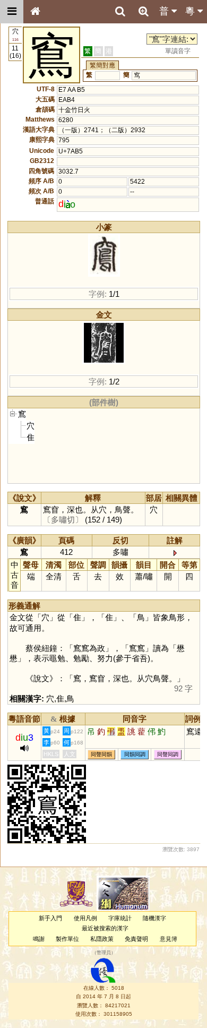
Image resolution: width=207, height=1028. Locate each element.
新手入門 (50, 918)
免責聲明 (136, 939)
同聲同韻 (101, 754)
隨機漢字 (154, 918)
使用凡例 (85, 918)
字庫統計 (120, 918)
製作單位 (67, 939)
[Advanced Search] (143, 11)
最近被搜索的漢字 (105, 928)
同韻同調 (134, 754)
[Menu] (11, 11)
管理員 (104, 952)
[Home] (35, 11)
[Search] (120, 11)
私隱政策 (102, 939)
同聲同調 (167, 754)
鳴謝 (39, 939)
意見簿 (168, 939)
